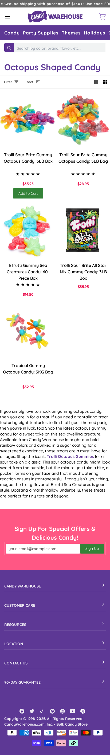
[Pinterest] (52, 711)
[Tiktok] (42, 711)
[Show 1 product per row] (96, 82)
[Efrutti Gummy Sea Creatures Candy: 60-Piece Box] (27, 230)
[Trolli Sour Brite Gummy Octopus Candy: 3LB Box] (27, 119)
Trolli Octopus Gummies (70, 456)
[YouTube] (72, 711)
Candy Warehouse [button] (22, 586)
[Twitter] (32, 711)
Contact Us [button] (16, 663)
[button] (12, 32)
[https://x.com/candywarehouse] (82, 711)
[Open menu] (12, 16)
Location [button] (13, 643)
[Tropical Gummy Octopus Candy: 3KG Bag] (27, 330)
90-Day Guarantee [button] (22, 682)
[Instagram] (62, 711)
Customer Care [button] (19, 605)
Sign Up (92, 548)
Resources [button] (15, 624)
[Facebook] (21, 711)
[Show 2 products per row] (105, 82)
